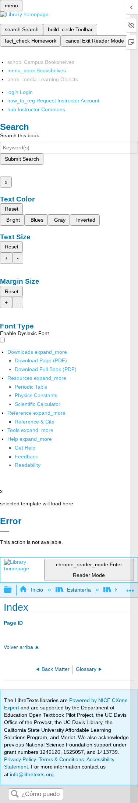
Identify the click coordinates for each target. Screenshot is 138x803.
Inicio (36, 590)
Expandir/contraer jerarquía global (12, 590)
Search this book (19, 135)
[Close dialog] (4, 531)
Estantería (79, 590)
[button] (26, 456)
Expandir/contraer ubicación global (130, 587)
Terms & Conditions (61, 759)
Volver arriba (18, 647)
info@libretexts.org (31, 774)
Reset (11, 209)
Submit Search (22, 159)
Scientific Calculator (37, 404)
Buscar (14, 794)
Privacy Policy (20, 759)
